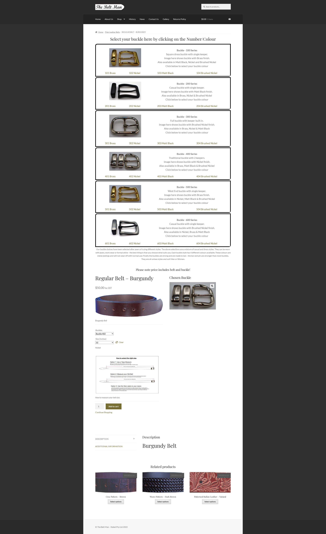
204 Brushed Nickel (206, 106)
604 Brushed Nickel (206, 243)
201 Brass (110, 106)
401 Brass (110, 176)
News (142, 19)
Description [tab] (101, 439)
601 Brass (110, 243)
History (132, 19)
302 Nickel (134, 143)
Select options (115, 501)
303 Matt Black (165, 143)
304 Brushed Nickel (206, 143)
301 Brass (110, 143)
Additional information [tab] (109, 446)
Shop (119, 19)
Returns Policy (179, 19)
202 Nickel (134, 106)
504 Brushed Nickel (206, 209)
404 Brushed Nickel (206, 176)
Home (98, 19)
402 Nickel (134, 176)
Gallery (166, 19)
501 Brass (110, 209)
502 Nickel (134, 209)
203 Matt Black (165, 106)
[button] (212, 286)
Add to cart (113, 406)
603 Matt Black (165, 243)
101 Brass (110, 72)
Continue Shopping (103, 412)
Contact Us (154, 19)
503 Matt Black (165, 209)
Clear (121, 342)
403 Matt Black (165, 176)
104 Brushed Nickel (206, 72)
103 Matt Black (165, 72)
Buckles (99, 330)
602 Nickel (134, 243)
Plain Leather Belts (112, 32)
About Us (109, 19)
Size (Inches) (101, 339)
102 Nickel (134, 72)
